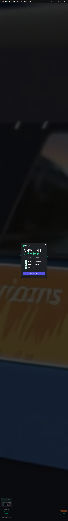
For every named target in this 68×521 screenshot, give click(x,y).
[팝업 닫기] (45, 244)
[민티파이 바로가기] (34, 260)
